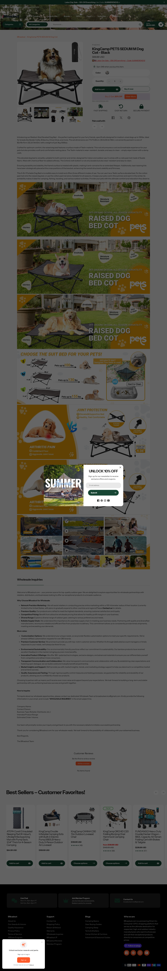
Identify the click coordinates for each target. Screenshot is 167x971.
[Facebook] (98, 500)
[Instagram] (105, 500)
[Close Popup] (120, 467)
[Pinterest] (102, 500)
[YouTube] (108, 500)
